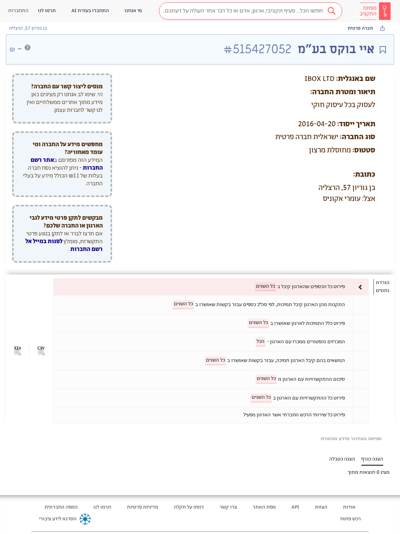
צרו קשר (228, 507)
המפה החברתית (61, 507)
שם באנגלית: (355, 79)
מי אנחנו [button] (133, 10)
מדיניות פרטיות (142, 507)
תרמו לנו (102, 507)
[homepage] (375, 11)
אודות (349, 507)
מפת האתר (264, 507)
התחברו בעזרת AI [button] (90, 10)
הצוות (321, 507)
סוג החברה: (357, 137)
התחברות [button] (18, 10)
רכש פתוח (350, 519)
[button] (250, 11)
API (295, 507)
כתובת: (364, 175)
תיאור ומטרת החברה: (342, 92)
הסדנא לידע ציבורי (58, 519)
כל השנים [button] (265, 286)
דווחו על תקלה (189, 507)
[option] (211, 286)
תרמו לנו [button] (47, 10)
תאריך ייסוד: (356, 124)
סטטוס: (363, 150)
